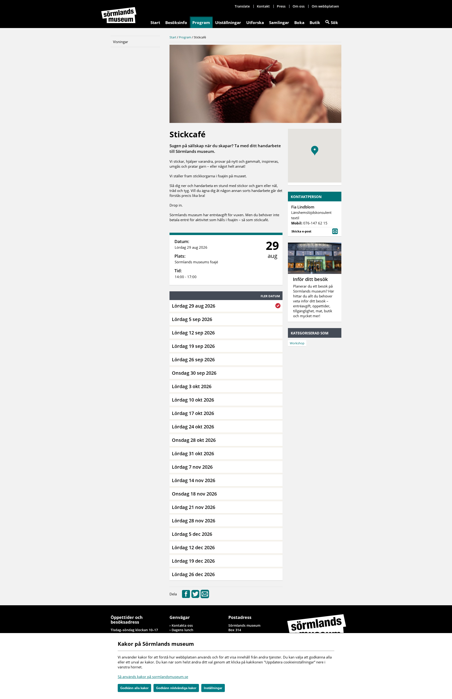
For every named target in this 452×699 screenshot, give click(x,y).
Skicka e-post (301, 231)
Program (201, 22)
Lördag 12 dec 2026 (193, 547)
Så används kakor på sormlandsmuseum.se (153, 676)
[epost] (205, 596)
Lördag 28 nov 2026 (193, 520)
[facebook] (186, 596)
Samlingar (279, 22)
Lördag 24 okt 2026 (193, 426)
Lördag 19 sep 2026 (193, 346)
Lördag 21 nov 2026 (193, 507)
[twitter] (195, 596)
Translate (242, 6)
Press (281, 6)
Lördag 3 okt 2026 (191, 386)
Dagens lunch (182, 630)
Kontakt (263, 6)
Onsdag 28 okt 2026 (194, 440)
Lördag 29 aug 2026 (193, 306)
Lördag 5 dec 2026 (192, 534)
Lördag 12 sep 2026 (193, 332)
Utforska (255, 22)
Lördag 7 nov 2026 (192, 467)
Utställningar (228, 22)
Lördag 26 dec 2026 (193, 574)
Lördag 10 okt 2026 (193, 400)
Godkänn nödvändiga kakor (176, 688)
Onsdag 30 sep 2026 (194, 373)
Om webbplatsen (325, 6)
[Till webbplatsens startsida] (119, 15)
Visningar (120, 41)
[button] (314, 151)
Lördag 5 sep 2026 (192, 319)
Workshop (297, 343)
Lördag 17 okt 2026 (193, 413)
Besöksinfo (176, 22)
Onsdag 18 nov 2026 (194, 494)
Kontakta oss (182, 625)
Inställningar (213, 688)
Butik (315, 22)
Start (155, 22)
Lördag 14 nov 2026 (193, 480)
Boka (299, 22)
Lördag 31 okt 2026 (193, 453)
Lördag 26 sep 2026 (193, 359)
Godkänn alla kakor (134, 688)
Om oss (299, 6)
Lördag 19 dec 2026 (193, 561)
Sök (334, 22)
